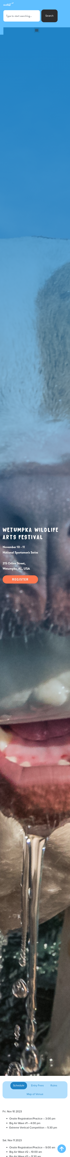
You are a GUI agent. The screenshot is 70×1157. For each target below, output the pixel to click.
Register (20, 579)
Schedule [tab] (18, 1085)
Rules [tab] (53, 1085)
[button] (37, 30)
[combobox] (21, 15)
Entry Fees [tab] (37, 1085)
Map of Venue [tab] (35, 1094)
